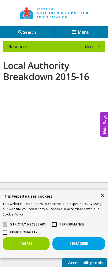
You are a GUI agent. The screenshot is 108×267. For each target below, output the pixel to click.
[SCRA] (54, 13)
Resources (18, 46)
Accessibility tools (85, 262)
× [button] (102, 196)
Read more (34, 214)
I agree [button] (26, 243)
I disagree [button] (79, 243)
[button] (54, 224)
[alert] (54, 223)
